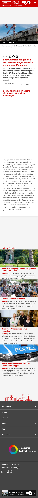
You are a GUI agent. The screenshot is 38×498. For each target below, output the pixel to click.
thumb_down (27, 493)
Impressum (5, 464)
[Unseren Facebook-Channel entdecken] (8, 471)
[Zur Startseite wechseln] (6, 3)
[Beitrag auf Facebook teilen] (13, 56)
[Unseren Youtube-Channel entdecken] (5, 471)
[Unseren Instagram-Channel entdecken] (11, 471)
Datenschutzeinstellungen (10, 468)
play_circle (30, 493)
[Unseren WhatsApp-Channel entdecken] (2, 471)
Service (4, 412)
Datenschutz (15, 464)
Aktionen (5, 418)
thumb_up (34, 493)
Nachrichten (6, 407)
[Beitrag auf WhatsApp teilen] (10, 56)
